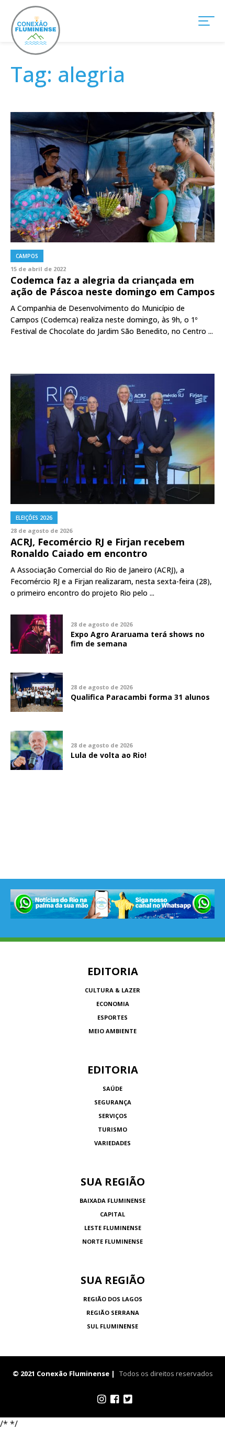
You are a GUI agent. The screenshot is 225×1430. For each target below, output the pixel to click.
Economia (112, 1004)
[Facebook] (114, 1399)
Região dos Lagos (112, 1299)
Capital (112, 1214)
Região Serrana (112, 1312)
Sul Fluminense (112, 1326)
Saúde (112, 1088)
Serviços (112, 1116)
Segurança (112, 1102)
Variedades (112, 1143)
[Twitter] (127, 1399)
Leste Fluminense (112, 1228)
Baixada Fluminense (112, 1200)
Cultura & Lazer (112, 990)
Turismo (112, 1129)
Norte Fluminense (112, 1241)
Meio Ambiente (112, 1031)
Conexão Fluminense (35, 30)
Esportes (112, 1017)
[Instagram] (101, 1399)
